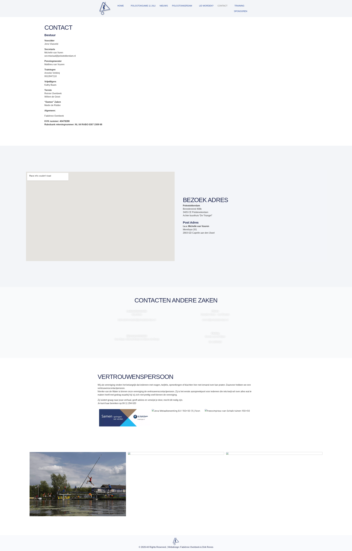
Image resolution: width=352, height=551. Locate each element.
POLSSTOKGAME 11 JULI (143, 6)
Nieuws (164, 6)
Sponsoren (240, 11)
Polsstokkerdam (182, 6)
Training (239, 6)
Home (120, 6)
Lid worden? (206, 6)
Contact (222, 6)
